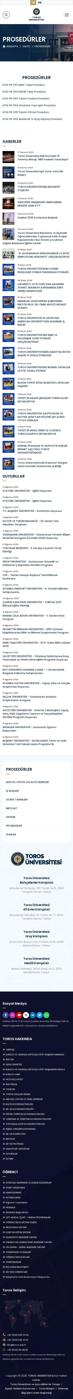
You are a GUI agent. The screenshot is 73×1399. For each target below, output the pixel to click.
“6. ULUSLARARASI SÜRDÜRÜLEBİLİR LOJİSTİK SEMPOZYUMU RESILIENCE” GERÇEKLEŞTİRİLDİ (43, 255)
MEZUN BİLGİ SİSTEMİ (15, 1227)
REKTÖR (9, 1059)
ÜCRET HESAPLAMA (15, 1187)
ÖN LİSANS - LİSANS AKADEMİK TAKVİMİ (25, 1247)
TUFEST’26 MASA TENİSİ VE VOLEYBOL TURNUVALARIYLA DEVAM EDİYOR (39, 432)
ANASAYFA (12, 46)
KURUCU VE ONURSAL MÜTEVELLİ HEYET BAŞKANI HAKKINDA (34, 1054)
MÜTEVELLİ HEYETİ (14, 1079)
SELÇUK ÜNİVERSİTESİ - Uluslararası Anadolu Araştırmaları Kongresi (29, 698)
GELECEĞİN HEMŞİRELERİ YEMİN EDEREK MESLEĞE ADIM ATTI (39, 203)
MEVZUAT (11, 808)
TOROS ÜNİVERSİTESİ (39, 1375)
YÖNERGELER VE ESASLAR (18, 1252)
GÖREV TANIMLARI (17, 799)
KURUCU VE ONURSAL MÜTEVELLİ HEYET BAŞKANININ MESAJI (35, 1069)
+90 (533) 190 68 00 (17, 1349)
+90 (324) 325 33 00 (18, 1334)
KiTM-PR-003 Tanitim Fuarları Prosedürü (26, 98)
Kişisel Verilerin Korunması (20, 1388)
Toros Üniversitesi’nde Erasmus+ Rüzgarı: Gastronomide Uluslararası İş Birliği (42, 464)
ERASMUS (10, 1207)
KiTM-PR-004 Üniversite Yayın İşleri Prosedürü (29, 105)
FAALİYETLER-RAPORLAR (17, 1148)
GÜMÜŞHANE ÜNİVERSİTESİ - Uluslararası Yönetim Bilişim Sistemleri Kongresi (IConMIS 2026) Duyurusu (36, 536)
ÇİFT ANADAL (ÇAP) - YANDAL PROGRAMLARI (28, 1217)
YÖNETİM (10, 1089)
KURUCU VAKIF (12, 1074)
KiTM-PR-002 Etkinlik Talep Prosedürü (24, 91)
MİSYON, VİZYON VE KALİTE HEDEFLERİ (27, 782)
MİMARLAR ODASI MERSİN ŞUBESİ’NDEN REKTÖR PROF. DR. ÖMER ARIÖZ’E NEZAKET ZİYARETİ (42, 304)
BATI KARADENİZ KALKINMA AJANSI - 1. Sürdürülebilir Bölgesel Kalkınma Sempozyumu (34, 671)
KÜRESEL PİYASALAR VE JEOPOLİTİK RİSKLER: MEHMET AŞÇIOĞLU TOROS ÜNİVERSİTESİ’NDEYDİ (42, 449)
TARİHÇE (9, 1049)
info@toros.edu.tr (16, 1344)
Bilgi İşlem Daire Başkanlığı (36, 1393)
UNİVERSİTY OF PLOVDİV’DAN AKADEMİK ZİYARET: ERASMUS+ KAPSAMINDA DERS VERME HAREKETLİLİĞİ (40, 287)
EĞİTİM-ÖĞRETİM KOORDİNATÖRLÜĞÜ (25, 1114)
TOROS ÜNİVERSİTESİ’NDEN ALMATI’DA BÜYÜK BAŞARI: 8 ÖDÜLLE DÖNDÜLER (43, 353)
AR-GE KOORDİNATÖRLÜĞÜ (19, 1109)
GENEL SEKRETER (13, 1064)
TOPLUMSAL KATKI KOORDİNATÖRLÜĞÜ (25, 1124)
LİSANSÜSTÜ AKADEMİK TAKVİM (21, 1237)
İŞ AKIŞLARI (12, 791)
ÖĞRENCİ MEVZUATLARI (17, 1257)
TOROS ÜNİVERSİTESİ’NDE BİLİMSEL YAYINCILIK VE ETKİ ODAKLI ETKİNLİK (43, 369)
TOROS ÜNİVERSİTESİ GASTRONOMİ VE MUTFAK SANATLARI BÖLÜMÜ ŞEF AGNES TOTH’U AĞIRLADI (41, 417)
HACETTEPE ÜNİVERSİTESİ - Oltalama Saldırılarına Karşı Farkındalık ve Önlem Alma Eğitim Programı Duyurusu (36, 658)
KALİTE (27, 46)
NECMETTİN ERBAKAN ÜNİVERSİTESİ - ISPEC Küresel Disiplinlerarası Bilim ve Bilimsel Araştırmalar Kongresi (35, 630)
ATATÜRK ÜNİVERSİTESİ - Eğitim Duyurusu (27, 491)
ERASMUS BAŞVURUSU (16, 1212)
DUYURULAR (11, 1153)
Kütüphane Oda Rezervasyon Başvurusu (27, 1276)
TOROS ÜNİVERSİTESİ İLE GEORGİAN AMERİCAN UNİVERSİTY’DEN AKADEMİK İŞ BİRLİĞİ (41, 321)
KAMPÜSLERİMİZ (13, 1192)
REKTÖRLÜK (11, 1084)
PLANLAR (11, 834)
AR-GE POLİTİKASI (14, 1143)
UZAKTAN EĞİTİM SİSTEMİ (18, 1232)
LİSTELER (10, 817)
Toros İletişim (46, 1388)
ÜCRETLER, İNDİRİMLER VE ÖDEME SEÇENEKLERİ (28, 1182)
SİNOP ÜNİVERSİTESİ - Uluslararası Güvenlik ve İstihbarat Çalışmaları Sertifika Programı (30, 563)
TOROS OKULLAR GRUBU (17, 1094)
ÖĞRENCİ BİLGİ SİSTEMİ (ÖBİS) (21, 1222)
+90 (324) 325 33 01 (17, 1339)
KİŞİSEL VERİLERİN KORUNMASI (20, 1129)
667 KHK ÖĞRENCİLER (16, 1272)
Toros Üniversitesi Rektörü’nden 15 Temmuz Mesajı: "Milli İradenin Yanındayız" (43, 157)
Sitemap (63, 1388)
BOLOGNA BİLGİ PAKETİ (17, 1267)
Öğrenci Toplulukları (16, 1202)
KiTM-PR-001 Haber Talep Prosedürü (24, 85)
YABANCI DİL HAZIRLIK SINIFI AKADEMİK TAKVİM (28, 1242)
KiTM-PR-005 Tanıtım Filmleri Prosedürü (26, 112)
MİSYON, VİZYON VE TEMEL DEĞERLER (24, 1099)
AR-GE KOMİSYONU (15, 1133)
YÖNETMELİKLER (13, 1262)
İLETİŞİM (9, 1158)
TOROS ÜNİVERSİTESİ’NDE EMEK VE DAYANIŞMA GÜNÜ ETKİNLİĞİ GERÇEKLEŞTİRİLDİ (37, 338)
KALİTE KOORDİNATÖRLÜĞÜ (19, 1104)
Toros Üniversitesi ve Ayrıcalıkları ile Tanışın (35, 1384)
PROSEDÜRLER (42, 46)
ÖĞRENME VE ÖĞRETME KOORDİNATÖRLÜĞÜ (28, 1119)
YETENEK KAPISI (13, 1197)
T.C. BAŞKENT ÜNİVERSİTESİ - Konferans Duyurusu (32, 511)
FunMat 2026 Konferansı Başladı (37, 217)
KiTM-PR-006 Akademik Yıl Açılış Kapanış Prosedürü (32, 119)
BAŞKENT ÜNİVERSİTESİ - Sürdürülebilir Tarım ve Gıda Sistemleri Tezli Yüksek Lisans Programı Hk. (34, 742)
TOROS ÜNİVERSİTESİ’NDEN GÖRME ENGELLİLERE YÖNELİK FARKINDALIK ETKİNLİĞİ (43, 270)
